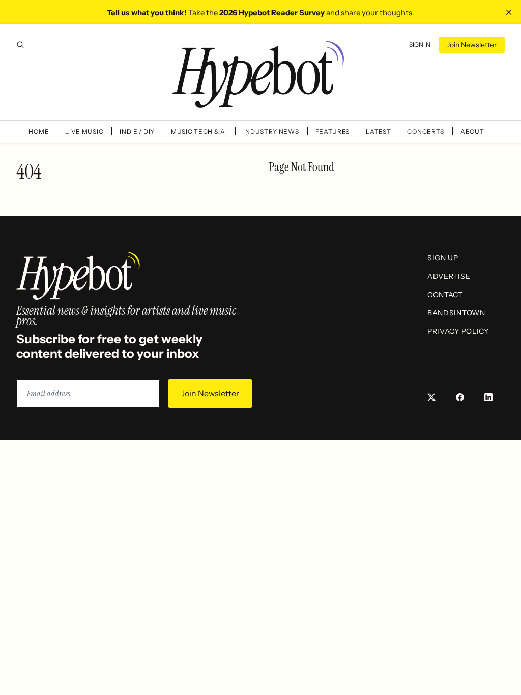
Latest (378, 131)
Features (332, 131)
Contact (445, 294)
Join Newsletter (472, 44)
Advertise (448, 276)
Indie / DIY (137, 131)
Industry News (271, 131)
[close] (509, 12)
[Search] (20, 45)
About (472, 131)
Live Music (84, 131)
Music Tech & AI (199, 131)
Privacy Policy (458, 331)
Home (38, 131)
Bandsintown (456, 312)
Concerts (425, 131)
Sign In (419, 44)
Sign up (442, 258)
